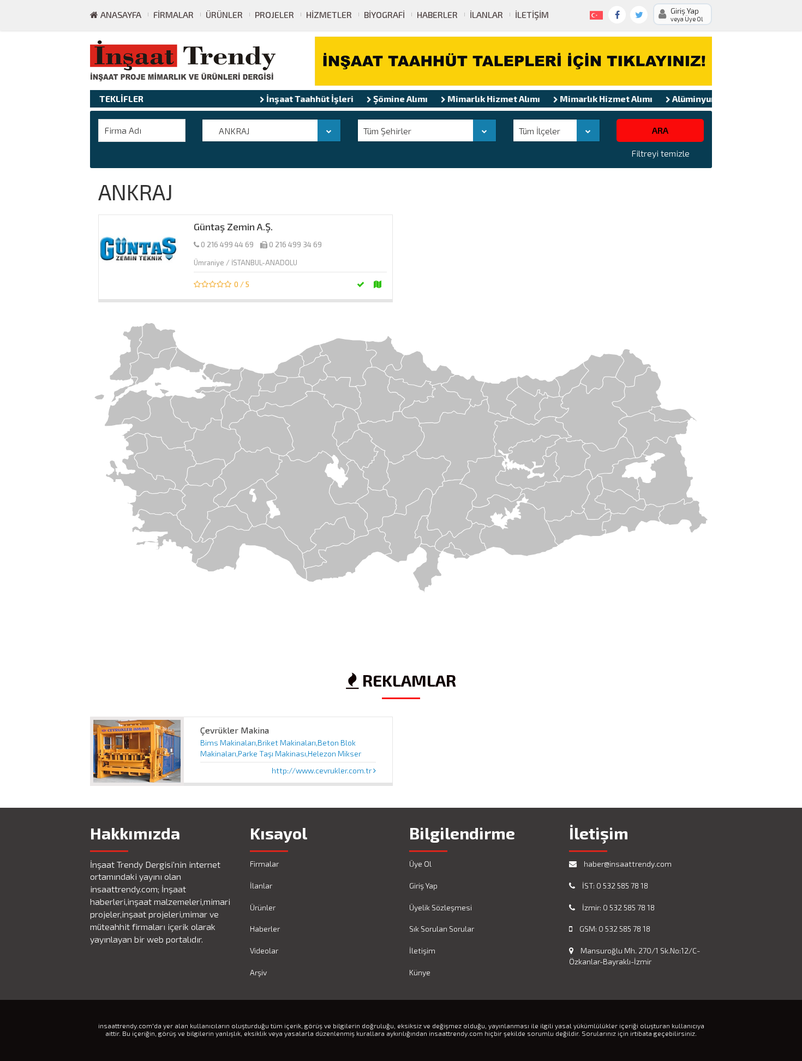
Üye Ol (420, 863)
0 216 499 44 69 (227, 244)
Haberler (437, 14)
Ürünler (224, 14)
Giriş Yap (423, 885)
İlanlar (486, 14)
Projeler (274, 14)
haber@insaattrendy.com (627, 863)
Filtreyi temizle (660, 153)
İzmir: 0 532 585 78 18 (617, 907)
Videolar (264, 950)
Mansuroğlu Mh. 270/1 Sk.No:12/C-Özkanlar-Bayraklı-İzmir (634, 956)
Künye (419, 972)
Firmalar (173, 14)
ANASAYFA (119, 14)
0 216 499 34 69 (295, 244)
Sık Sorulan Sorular (441, 928)
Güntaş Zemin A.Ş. (233, 226)
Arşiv (258, 972)
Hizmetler (329, 14)
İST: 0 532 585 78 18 (614, 885)
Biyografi (384, 14)
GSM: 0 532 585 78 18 (614, 928)
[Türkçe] (594, 13)
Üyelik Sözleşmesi (440, 907)
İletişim (532, 14)
